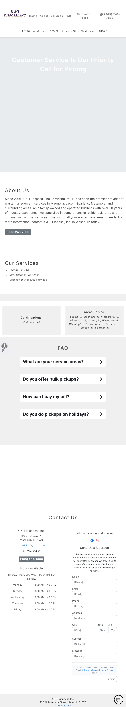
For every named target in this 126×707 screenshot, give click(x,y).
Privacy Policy (88, 670)
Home (33, 15)
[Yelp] (97, 540)
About (44, 15)
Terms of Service (106, 670)
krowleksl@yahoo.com (31, 545)
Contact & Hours (84, 15)
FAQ (68, 15)
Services (57, 15)
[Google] (92, 540)
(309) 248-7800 (111, 16)
